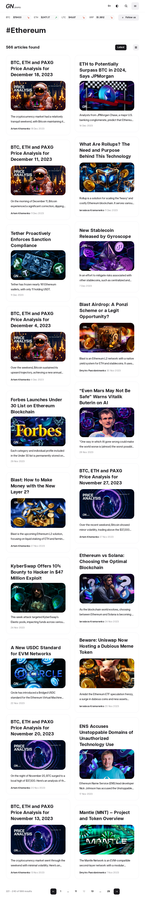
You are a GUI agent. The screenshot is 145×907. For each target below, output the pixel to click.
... (68, 891)
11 (76, 891)
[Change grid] (136, 47)
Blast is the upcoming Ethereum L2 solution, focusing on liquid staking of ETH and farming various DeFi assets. (37, 537)
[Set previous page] (53, 891)
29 (108, 891)
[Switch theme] (117, 6)
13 (92, 891)
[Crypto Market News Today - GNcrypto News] (13, 6)
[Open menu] (135, 6)
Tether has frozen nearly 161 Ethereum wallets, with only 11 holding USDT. (33, 287)
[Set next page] (117, 891)
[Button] (126, 6)
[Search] (126, 6)
